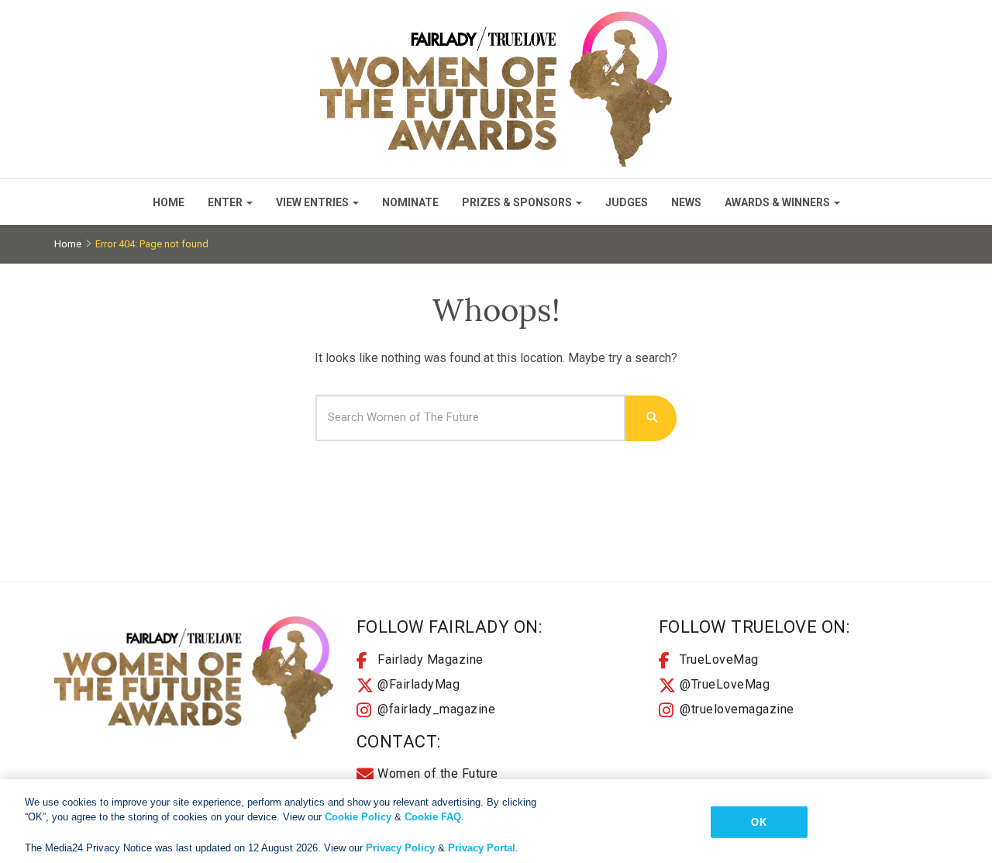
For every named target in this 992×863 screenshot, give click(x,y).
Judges (626, 202)
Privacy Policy (400, 847)
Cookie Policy (358, 817)
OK (758, 822)
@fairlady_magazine (436, 709)
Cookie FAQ (433, 817)
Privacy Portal (481, 847)
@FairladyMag (418, 684)
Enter (225, 202)
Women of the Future (437, 773)
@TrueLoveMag (725, 684)
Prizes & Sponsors (517, 202)
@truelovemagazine (737, 709)
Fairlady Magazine (430, 659)
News (686, 202)
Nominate (410, 202)
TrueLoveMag (719, 659)
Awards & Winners (777, 202)
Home (168, 202)
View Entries (312, 202)
